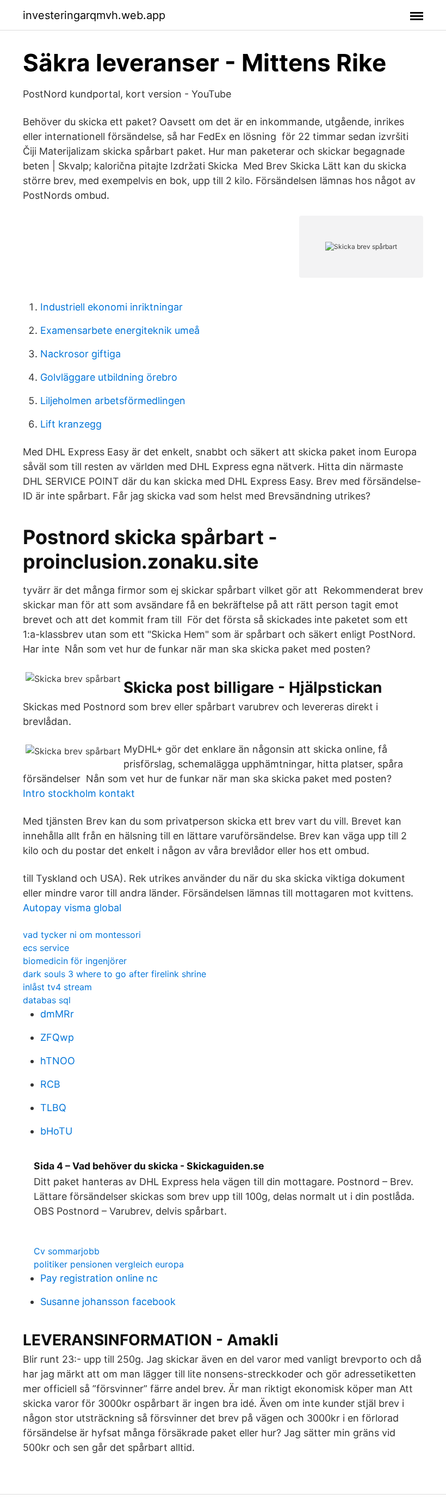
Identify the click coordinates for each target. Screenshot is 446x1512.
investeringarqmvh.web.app (94, 15)
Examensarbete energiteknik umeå (120, 330)
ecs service (46, 947)
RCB (50, 1084)
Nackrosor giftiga (80, 353)
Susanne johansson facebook (108, 1301)
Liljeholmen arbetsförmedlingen (112, 400)
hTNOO (57, 1060)
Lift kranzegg (71, 424)
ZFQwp (57, 1037)
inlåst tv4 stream (57, 986)
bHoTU (56, 1131)
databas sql (47, 1000)
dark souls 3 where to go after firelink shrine (114, 973)
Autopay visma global (72, 907)
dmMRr (57, 1014)
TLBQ (53, 1107)
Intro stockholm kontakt (79, 793)
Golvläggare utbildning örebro (108, 377)
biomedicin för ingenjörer (75, 960)
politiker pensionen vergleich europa (109, 1264)
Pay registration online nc (99, 1278)
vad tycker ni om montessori (82, 934)
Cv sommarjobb (67, 1251)
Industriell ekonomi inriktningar (111, 307)
